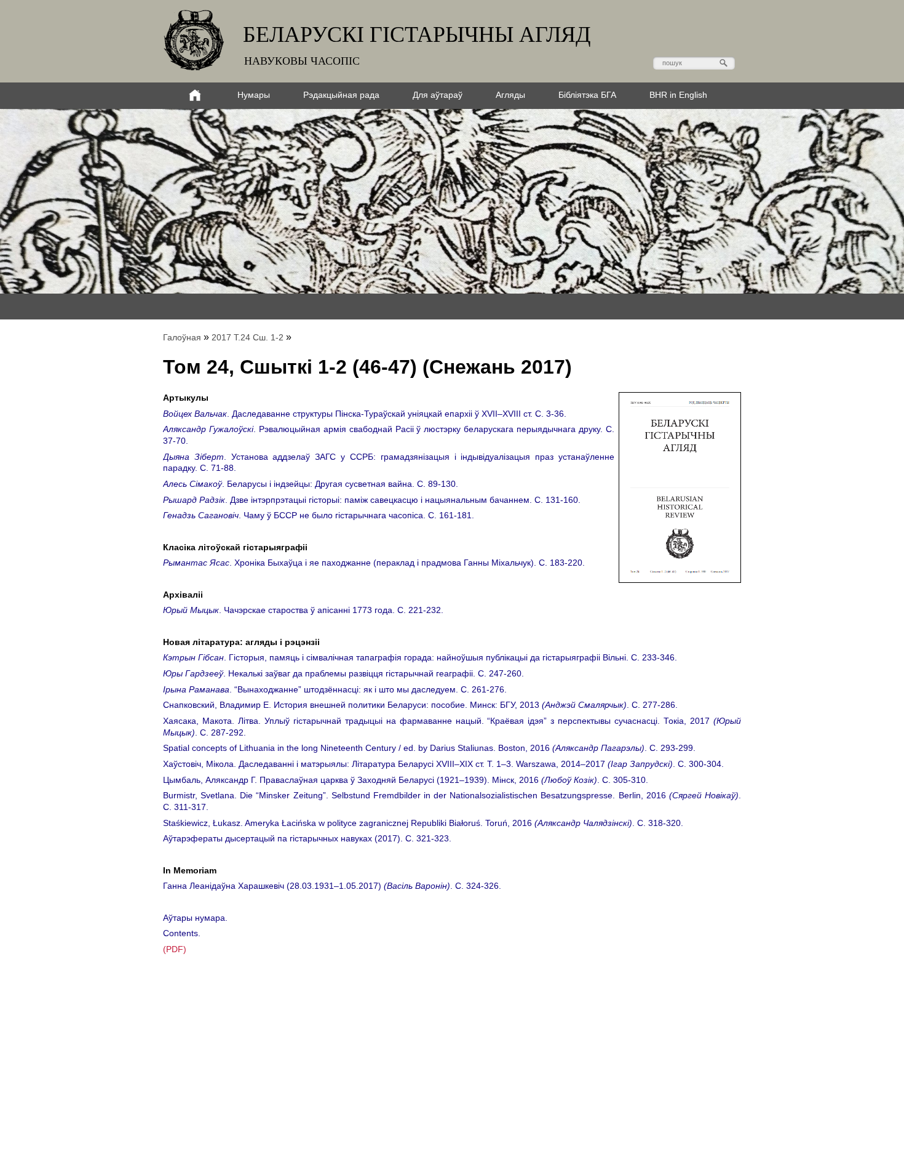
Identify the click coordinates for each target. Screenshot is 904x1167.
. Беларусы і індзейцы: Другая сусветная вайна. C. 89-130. (310, 484)
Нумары (253, 95)
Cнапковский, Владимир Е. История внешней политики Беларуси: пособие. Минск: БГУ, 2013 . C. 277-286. (420, 705)
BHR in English (678, 95)
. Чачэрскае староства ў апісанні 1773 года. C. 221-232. (303, 610)
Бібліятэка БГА (587, 95)
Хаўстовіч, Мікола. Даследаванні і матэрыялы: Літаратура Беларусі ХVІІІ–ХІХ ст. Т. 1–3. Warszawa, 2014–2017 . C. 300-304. (443, 764)
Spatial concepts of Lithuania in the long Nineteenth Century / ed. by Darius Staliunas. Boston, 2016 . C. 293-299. (429, 748)
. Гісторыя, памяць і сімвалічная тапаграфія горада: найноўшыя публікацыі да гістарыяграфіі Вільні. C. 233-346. (420, 657)
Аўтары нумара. (195, 918)
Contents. (181, 933)
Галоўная (182, 337)
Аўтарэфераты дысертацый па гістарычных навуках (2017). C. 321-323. (307, 838)
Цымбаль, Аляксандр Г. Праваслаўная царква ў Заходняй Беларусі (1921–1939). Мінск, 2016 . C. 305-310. (405, 780)
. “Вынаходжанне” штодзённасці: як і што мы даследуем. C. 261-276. (335, 689)
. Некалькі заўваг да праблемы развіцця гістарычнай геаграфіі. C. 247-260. (343, 673)
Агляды (510, 95)
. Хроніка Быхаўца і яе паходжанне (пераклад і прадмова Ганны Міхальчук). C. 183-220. (374, 562)
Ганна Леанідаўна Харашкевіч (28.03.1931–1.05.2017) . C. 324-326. (332, 886)
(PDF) (174, 949)
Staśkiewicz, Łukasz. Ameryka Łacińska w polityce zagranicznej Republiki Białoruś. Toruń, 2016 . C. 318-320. (423, 823)
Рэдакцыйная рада (341, 95)
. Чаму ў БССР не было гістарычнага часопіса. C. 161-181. (318, 515)
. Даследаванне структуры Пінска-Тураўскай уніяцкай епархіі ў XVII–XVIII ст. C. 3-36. (364, 414)
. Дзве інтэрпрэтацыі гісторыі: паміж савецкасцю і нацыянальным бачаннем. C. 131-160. (372, 500)
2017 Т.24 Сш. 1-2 (247, 337)
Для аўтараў (437, 95)
